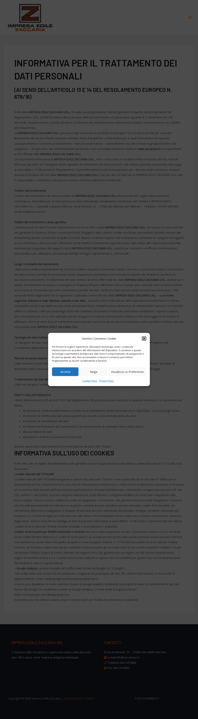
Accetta (65, 372)
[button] (144, 338)
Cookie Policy (89, 380)
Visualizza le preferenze (127, 372)
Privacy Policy (106, 380)
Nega (93, 372)
